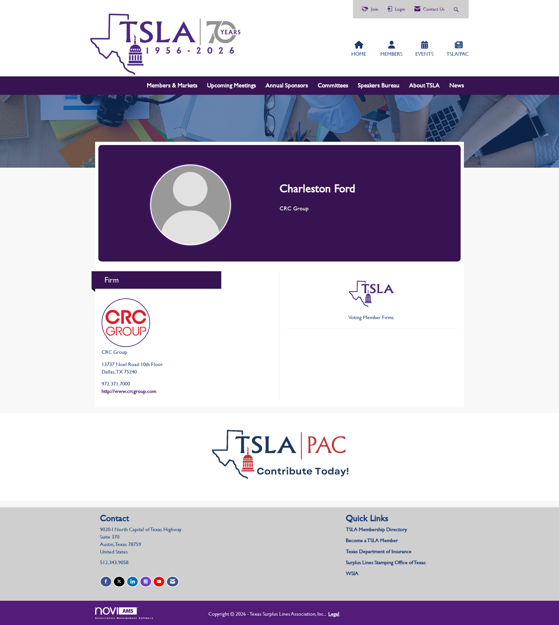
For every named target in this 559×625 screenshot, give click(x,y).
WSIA (352, 573)
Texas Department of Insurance (379, 551)
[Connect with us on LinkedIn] (132, 581)
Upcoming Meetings (231, 85)
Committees (333, 85)
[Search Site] (457, 9)
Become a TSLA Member (372, 540)
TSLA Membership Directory (376, 529)
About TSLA (424, 85)
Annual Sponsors (287, 85)
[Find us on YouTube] (159, 581)
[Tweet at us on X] (119, 581)
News (456, 85)
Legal (333, 614)
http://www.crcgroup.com (129, 391)
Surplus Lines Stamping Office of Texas (386, 562)
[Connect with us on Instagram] (146, 581)
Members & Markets (172, 85)
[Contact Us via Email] (172, 581)
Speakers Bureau (379, 85)
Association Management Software (124, 618)
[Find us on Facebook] (106, 581)
